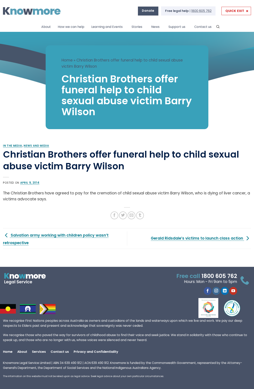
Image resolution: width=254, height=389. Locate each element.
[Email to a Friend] (131, 215)
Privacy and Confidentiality (96, 351)
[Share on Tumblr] (140, 215)
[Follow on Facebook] (208, 291)
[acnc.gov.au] (232, 308)
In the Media (12, 146)
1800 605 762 (201, 11)
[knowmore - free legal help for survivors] (27, 279)
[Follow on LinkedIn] (225, 291)
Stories (137, 26)
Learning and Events (107, 26)
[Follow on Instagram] (216, 291)
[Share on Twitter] (123, 215)
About (46, 26)
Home (67, 60)
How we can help (71, 26)
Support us (176, 26)
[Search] (217, 27)
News (155, 26)
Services (39, 351)
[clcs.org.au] (211, 308)
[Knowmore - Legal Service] (32, 11)
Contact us (203, 26)
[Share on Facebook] (114, 215)
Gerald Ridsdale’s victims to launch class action (197, 238)
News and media (36, 146)
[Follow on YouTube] (233, 291)
